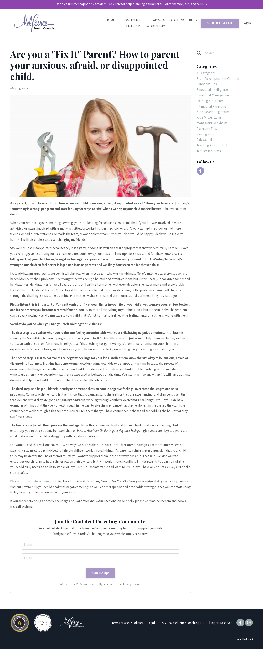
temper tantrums (209, 151)
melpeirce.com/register (42, 481)
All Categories (206, 73)
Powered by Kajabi (243, 639)
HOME (110, 20)
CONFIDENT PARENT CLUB (130, 23)
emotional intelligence (212, 90)
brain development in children (218, 79)
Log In (247, 23)
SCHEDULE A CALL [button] (220, 23)
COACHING (177, 20)
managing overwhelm (212, 123)
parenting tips (207, 128)
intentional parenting (211, 106)
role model (204, 139)
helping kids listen (210, 101)
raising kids (205, 134)
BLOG (193, 20)
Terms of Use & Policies (127, 623)
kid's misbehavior (209, 117)
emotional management (213, 95)
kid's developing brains (213, 112)
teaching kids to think (212, 145)
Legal (151, 623)
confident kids (207, 84)
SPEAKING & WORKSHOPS (156, 23)
